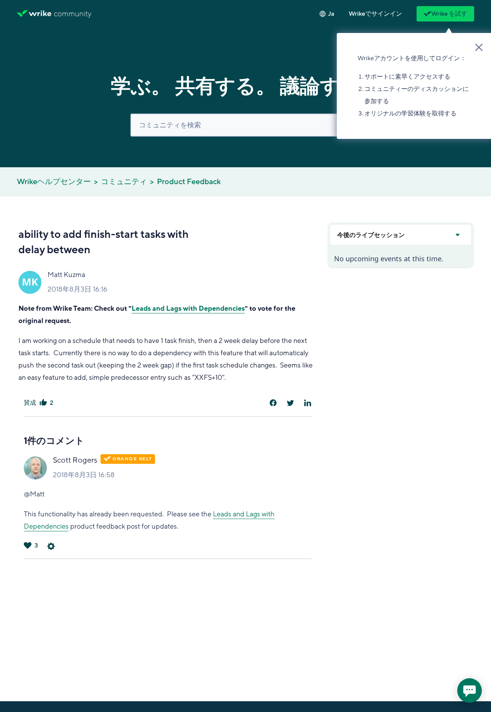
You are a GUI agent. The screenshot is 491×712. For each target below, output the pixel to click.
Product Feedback (189, 182)
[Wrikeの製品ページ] (34, 14)
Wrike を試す (449, 14)
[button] (375, 13)
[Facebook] (273, 403)
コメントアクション (51, 546)
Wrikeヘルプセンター (54, 182)
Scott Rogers (75, 460)
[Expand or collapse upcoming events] (457, 235)
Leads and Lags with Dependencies (188, 308)
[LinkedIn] (307, 403)
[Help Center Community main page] (72, 14)
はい (43, 403)
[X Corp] (290, 403)
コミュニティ (124, 182)
